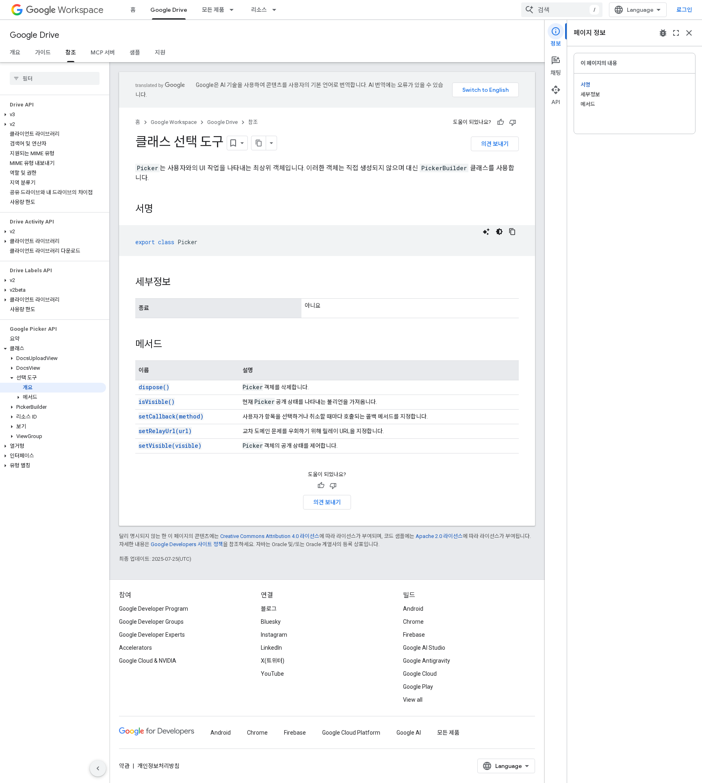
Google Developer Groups (151, 621)
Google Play (418, 686)
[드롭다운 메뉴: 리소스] (276, 10)
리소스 (259, 9)
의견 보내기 (495, 143)
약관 (124, 766)
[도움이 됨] (500, 122)
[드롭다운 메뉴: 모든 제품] (234, 10)
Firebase (414, 634)
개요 (15, 52)
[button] (53, 114)
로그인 (684, 10)
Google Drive (168, 9)
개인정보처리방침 (158, 766)
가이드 (43, 52)
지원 (160, 52)
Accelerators (135, 647)
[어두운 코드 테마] (499, 231)
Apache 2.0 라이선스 (439, 536)
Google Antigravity (426, 660)
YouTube (272, 673)
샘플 (135, 52)
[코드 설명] (486, 231)
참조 (70, 52)
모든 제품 (213, 9)
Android (413, 608)
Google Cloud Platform (351, 732)
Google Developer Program (153, 608)
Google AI (408, 732)
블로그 (269, 608)
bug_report (663, 33)
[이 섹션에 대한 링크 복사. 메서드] (170, 345)
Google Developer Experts (152, 634)
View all (412, 699)
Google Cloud (420, 673)
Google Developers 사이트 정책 (187, 544)
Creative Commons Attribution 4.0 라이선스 (269, 536)
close (689, 33)
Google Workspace (174, 122)
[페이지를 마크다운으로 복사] (258, 143)
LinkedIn (271, 647)
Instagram (274, 634)
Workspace (81, 9)
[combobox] (561, 9)
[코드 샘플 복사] (512, 231)
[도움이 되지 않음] (513, 122)
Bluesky (271, 621)
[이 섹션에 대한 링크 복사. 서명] (161, 210)
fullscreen (676, 33)
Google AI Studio (424, 647)
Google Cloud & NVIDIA (147, 660)
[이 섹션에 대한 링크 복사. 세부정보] (179, 283)
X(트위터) (272, 660)
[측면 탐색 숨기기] (98, 768)
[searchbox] (55, 78)
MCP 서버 (103, 52)
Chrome (413, 621)
